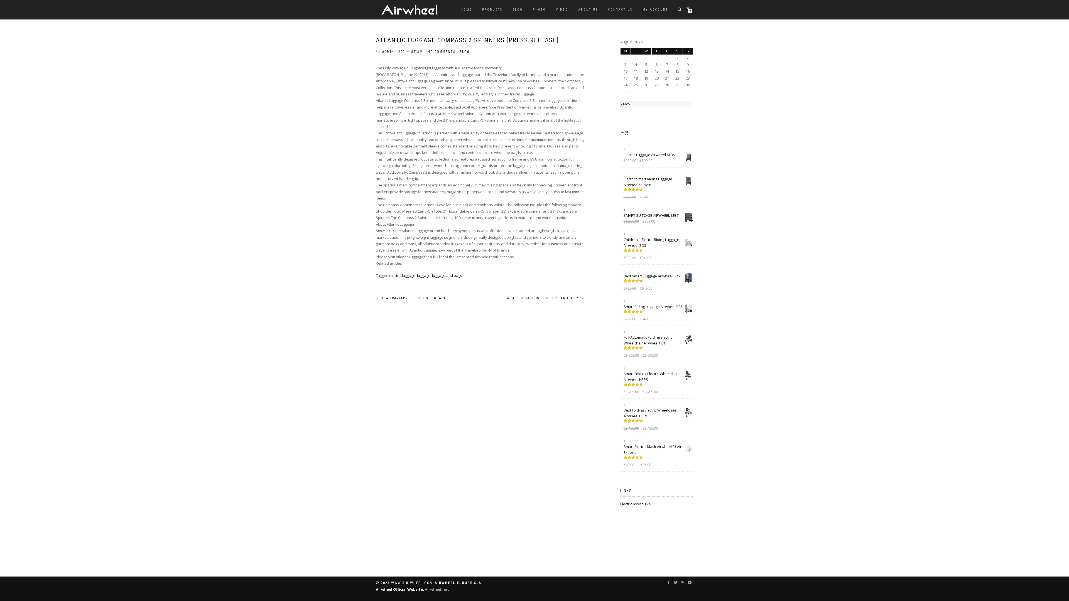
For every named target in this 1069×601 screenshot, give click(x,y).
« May (625, 103)
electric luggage (402, 275)
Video (562, 9)
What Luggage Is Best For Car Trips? (546, 298)
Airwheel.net (437, 589)
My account (655, 9)
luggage (423, 275)
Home (466, 9)
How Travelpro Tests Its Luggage (411, 298)
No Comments (441, 52)
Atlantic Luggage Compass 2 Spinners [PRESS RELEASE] (467, 40)
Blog (518, 9)
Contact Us (620, 9)
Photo (539, 9)
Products (492, 9)
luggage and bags (447, 275)
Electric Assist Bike (635, 503)
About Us (588, 9)
